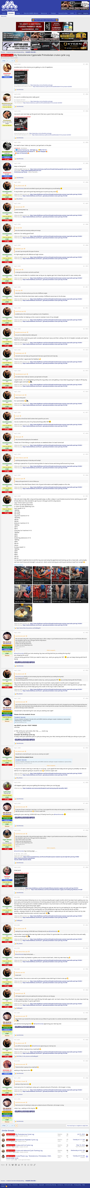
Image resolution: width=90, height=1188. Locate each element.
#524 (87, 698)
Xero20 (8, 1141)
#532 (87, 948)
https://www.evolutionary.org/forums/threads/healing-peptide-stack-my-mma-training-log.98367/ (56, 169)
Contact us (60, 1185)
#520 (87, 475)
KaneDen (8, 1160)
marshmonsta (6, 58)
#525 (87, 748)
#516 (87, 391)
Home (4, 13)
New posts (3, 16)
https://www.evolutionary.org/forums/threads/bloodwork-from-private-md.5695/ (52, 86)
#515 (87, 370)
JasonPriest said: (19, 311)
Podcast (53, 13)
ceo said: (17, 228)
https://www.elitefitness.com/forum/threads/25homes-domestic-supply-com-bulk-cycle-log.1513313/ (51, 888)
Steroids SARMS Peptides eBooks (22, 859)
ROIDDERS (82, 1136)
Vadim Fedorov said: (20, 458)
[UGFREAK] (45, 45)
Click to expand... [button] (51, 650)
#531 (87, 925)
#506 (87, 182)
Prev (4, 61)
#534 (87, 990)
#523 (87, 670)
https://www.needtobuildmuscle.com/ (31, 170)
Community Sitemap (50, 1185)
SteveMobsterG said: (20, 374)
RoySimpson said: (20, 395)
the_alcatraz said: (19, 185)
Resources (44, 13)
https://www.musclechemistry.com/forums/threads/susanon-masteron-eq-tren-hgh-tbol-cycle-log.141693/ (51, 857)
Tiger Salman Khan (80, 1146)
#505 (87, 163)
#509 (87, 245)
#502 (87, 94)
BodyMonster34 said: (20, 332)
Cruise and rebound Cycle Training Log (28, 1150)
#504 (87, 142)
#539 (87, 1099)
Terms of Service (33, 1185)
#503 (87, 111)
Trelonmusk (9, 1136)
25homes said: (19, 972)
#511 (87, 287)
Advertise (3, 1185)
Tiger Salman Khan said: (21, 951)
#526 (87, 782)
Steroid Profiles (63, 13)
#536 (87, 1039)
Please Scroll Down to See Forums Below (45, 20)
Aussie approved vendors (24, 1160)
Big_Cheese (9, 1152)
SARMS (72, 13)
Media (18, 13)
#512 (87, 308)
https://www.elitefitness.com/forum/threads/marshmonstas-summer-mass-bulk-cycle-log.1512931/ (56, 194)
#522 (87, 632)
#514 (87, 350)
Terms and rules (68, 1185)
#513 (87, 329)
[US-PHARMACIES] (45, 36)
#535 (87, 1012)
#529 (87, 867)
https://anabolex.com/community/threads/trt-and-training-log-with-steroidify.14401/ (45, 788)
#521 (87, 496)
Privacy (9, 1185)
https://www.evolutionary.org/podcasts (24, 858)
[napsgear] (30, 26)
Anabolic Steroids (20, 717)
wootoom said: (19, 478)
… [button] (9, 61)
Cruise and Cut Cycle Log (24, 1145)
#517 (87, 412)
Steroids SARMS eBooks (31, 13)
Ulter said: (18, 290)
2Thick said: (18, 437)
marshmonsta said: (20, 636)
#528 (87, 830)
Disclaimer (15, 1185)
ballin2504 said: (19, 993)
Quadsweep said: (19, 353)
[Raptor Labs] (16, 45)
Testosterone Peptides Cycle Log (26, 1140)
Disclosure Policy (23, 1185)
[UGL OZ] (73, 36)
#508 (87, 224)
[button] (21, 13)
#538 (87, 1078)
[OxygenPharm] (74, 45)
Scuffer (83, 1152)
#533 (87, 969)
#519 (87, 454)
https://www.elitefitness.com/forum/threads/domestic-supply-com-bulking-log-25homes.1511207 (56, 889)
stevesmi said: (19, 207)
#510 (87, 266)
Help (83, 1185)
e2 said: (17, 416)
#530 (87, 897)
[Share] (84, 64)
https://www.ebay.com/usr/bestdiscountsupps (41, 85)
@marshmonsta (19, 188)
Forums (11, 13)
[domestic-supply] (16, 36)
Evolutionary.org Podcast (20, 172)
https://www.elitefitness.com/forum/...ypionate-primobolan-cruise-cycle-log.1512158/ (45, 196)
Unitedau (82, 1157)
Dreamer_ (8, 1147)
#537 (87, 1061)
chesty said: (18, 269)
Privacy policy (77, 1185)
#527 (87, 803)
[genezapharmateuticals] (59, 26)
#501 (87, 64)
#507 (87, 203)
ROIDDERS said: (19, 248)
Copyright (41, 1185)
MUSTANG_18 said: (20, 1081)
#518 (87, 433)
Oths (84, 1141)
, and (28, 628)
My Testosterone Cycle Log (24, 1134)
